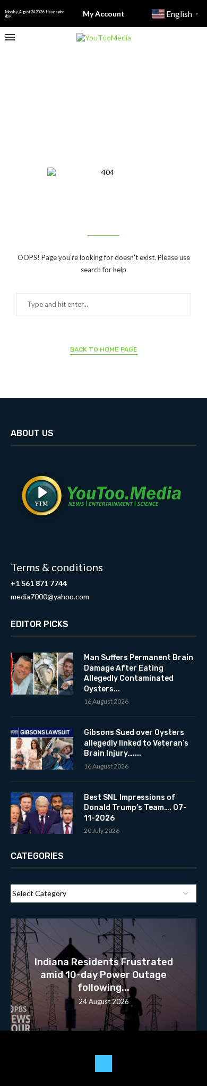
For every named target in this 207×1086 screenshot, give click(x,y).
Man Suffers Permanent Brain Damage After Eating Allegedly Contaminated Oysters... (138, 673)
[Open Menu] (10, 37)
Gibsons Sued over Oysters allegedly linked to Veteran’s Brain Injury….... (136, 743)
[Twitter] (103, 1063)
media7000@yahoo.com (50, 596)
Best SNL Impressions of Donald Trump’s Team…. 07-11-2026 (135, 808)
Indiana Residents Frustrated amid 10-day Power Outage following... (103, 975)
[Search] (196, 37)
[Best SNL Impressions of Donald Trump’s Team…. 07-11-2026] (42, 813)
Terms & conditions (57, 567)
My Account (104, 13)
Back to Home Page (103, 349)
